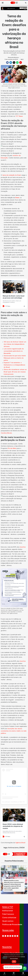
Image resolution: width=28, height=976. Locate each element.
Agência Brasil (20, 842)
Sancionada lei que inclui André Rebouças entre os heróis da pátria (15, 358)
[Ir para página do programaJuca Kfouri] (14, 9)
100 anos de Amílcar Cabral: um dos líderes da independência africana (15, 344)
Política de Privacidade (12, 924)
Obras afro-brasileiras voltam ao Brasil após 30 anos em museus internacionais (15, 372)
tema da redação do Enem (12, 175)
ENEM (21, 848)
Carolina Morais (6, 433)
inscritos (23, 547)
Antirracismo (13, 848)
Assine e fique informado (12, 953)
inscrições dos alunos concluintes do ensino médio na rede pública (13, 731)
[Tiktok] (15, 936)
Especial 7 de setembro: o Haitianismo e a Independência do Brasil (14, 365)
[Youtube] (3, 936)
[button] (2, 3)
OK (14, 961)
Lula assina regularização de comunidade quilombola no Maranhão (14, 351)
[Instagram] (8, 936)
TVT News (19, 116)
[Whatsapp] (5, 936)
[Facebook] (12, 936)
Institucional (7, 911)
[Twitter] (10, 936)
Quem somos (7, 921)
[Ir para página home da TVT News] (14, 855)
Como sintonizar (9, 918)
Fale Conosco (8, 914)
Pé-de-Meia (12, 448)
